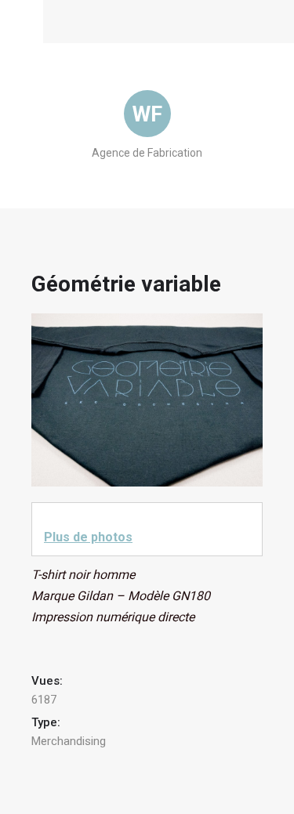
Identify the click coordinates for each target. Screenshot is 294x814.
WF (147, 114)
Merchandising (68, 741)
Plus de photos (88, 537)
